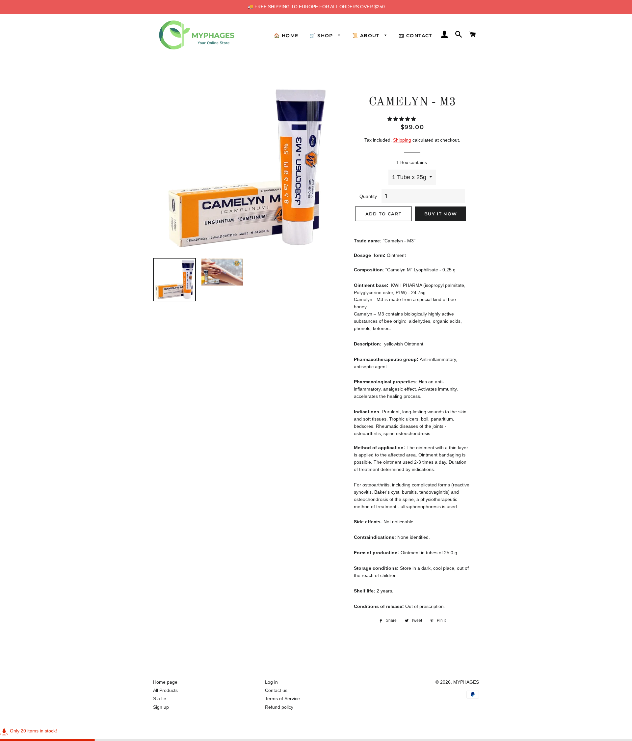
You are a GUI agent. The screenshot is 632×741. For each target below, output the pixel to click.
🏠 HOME (286, 36)
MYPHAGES (466, 682)
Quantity (368, 196)
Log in (271, 682)
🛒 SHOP (322, 36)
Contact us (276, 690)
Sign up (161, 707)
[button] (402, 119)
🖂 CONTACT (415, 36)
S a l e (159, 698)
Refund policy (279, 707)
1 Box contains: (412, 162)
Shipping (402, 140)
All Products (165, 690)
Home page (165, 682)
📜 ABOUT (366, 36)
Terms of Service (282, 698)
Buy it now (440, 213)
